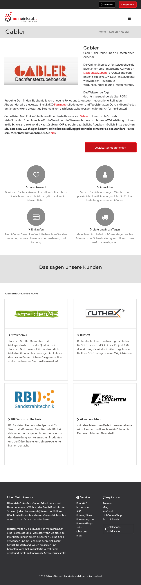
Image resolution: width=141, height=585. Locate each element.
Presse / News (84, 515)
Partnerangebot (85, 519)
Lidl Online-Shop (112, 515)
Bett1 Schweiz (111, 519)
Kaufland (108, 511)
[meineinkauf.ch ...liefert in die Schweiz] (21, 17)
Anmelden (108, 4)
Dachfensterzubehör (96, 72)
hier (52, 133)
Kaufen (113, 31)
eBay (105, 507)
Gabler (84, 116)
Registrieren (128, 4)
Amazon (107, 503)
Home (102, 31)
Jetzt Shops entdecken (113, 529)
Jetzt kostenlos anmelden (110, 147)
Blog (79, 535)
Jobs (79, 527)
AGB (78, 511)
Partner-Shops (84, 523)
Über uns (81, 531)
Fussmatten (61, 104)
